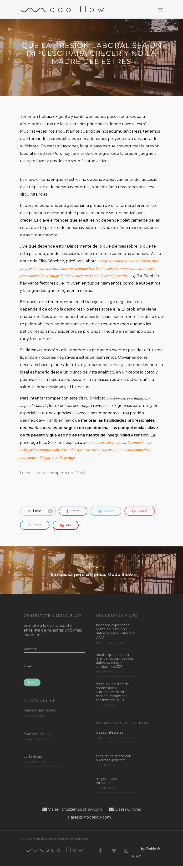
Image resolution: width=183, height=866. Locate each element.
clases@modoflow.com (89, 817)
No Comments (117, 74)
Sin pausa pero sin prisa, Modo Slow (91, 570)
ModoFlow (65, 74)
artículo (40, 473)
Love (42, 511)
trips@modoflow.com (81, 809)
